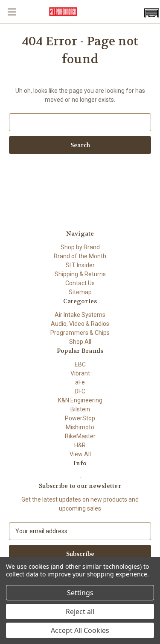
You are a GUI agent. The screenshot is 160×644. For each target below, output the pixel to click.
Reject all (80, 611)
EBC (80, 364)
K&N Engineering (80, 400)
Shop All (80, 341)
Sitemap (80, 292)
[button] (151, 13)
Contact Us (80, 283)
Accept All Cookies (80, 630)
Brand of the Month (80, 256)
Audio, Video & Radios (80, 323)
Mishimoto (80, 427)
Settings (80, 592)
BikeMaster (80, 436)
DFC (80, 391)
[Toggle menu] (11, 12)
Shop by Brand (80, 247)
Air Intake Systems (80, 314)
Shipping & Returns (80, 274)
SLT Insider (80, 265)
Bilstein (80, 409)
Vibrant (80, 373)
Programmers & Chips (80, 332)
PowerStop (80, 418)
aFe (80, 382)
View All (80, 454)
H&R (80, 445)
